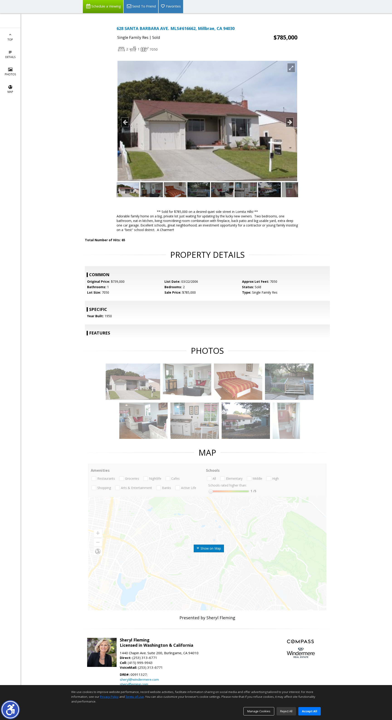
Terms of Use (134, 697)
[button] (10, 709)
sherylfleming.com (134, 684)
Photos (10, 74)
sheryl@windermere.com (139, 679)
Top (10, 40)
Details (10, 57)
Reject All (286, 711)
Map (10, 92)
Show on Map (210, 548)
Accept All (309, 711)
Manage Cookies (258, 711)
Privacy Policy (109, 697)
